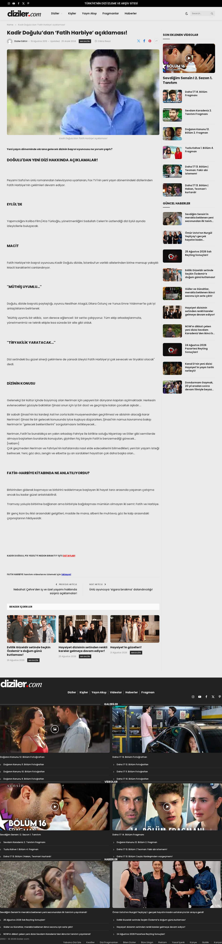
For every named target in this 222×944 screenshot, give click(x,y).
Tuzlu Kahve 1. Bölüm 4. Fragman (199, 149)
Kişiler (72, 13)
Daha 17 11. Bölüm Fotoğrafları (132, 771)
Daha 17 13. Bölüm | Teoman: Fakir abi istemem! (196, 170)
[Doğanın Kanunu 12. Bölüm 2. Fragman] (172, 133)
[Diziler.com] (24, 13)
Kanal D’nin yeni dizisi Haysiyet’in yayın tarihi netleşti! (199, 367)
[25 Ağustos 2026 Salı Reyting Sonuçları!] (172, 256)
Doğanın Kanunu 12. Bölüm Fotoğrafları (22, 757)
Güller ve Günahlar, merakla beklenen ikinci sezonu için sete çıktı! (200, 292)
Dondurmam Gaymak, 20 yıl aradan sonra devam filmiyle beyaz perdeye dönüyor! (199, 386)
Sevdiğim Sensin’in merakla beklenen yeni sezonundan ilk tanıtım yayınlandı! (199, 217)
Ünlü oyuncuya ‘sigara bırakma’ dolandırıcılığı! (121, 589)
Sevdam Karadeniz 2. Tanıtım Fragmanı (198, 112)
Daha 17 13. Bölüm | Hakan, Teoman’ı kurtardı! (196, 189)
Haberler (131, 13)
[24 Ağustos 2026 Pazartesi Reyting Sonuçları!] (172, 349)
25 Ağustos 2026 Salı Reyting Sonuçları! (198, 253)
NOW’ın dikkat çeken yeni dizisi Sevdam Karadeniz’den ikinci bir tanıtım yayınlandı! (200, 330)
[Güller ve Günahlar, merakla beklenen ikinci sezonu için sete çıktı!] (172, 293)
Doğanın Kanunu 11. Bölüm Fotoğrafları (23, 764)
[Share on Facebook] (144, 41)
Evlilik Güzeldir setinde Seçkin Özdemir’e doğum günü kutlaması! (28, 651)
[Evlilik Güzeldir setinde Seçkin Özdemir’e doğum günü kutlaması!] (31, 629)
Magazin (85, 41)
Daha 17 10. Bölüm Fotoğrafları (132, 778)
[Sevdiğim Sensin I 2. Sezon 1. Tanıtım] (189, 58)
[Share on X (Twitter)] (138, 41)
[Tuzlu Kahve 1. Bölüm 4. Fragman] (172, 152)
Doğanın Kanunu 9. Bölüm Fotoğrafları (23, 778)
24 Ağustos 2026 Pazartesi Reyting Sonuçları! (196, 348)
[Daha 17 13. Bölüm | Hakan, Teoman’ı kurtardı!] (172, 189)
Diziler (55, 13)
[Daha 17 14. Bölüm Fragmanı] (172, 96)
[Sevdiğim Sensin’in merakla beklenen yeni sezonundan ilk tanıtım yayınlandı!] (172, 218)
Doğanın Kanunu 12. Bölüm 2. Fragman (197, 131)
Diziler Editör (20, 41)
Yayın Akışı (89, 13)
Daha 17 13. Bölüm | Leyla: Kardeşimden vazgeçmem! (145, 856)
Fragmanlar (111, 13)
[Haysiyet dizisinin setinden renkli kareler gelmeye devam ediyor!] (83, 629)
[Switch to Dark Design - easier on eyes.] (187, 13)
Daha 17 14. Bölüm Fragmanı (196, 93)
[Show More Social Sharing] (156, 41)
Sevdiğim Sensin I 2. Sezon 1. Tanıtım (187, 80)
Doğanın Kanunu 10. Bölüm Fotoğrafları (24, 771)
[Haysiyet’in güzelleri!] (134, 629)
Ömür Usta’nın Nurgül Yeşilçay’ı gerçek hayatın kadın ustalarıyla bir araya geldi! (198, 236)
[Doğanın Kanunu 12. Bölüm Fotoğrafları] (55, 729)
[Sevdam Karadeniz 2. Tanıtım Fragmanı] (172, 115)
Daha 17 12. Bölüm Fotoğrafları (132, 764)
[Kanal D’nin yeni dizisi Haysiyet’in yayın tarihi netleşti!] (172, 368)
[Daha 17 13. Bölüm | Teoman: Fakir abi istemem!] (172, 171)
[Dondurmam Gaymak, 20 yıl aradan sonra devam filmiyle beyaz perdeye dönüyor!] (172, 387)
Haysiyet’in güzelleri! (126, 647)
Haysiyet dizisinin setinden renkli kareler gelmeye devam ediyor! (83, 649)
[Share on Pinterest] (149, 41)
